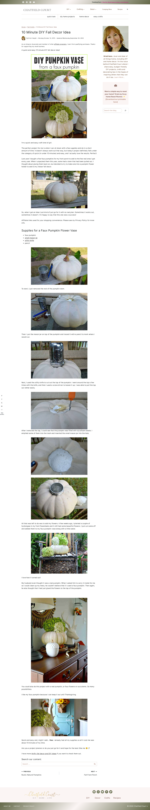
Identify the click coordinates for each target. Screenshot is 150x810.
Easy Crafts (98, 17)
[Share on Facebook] (1, 399)
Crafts (107, 798)
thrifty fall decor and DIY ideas (44, 754)
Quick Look (51, 17)
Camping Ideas (107, 9)
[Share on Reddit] (1, 409)
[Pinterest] (26, 2)
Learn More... (119, 77)
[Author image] (24, 38)
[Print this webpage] (1, 406)
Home (24, 27)
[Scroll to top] (6, 803)
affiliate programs (60, 44)
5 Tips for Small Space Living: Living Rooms (114, 2)
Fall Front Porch (90, 773)
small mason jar (31, 238)
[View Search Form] (127, 9)
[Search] (125, 110)
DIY (88, 798)
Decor (97, 798)
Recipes (120, 9)
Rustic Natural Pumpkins (31, 773)
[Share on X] (1, 402)
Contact (17, 806)
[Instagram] (30, 2)
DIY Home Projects (67, 17)
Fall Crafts (30, 27)
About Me (7, 806)
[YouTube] (34, 2)
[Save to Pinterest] (1, 396)
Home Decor (84, 17)
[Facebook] (23, 2)
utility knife (29, 241)
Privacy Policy (28, 806)
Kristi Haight (32, 38)
